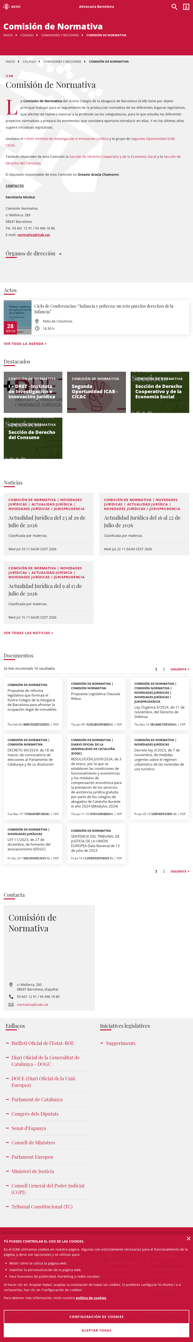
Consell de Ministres (33, 1142)
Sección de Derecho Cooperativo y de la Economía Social (158, 391)
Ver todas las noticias (27, 633)
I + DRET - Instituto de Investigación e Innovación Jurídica (31, 391)
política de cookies (91, 1298)
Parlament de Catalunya (37, 1099)
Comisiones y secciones (60, 35)
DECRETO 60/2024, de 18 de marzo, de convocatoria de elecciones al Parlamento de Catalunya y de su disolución (31, 757)
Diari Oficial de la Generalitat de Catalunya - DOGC (46, 1060)
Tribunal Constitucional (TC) (42, 1206)
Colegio (26, 35)
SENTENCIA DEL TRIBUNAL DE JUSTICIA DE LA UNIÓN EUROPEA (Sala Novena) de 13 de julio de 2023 (95, 843)
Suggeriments (121, 1043)
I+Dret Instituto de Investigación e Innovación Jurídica (66, 138)
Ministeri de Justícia (33, 1171)
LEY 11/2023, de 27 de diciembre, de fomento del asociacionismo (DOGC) (29, 844)
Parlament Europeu (32, 1157)
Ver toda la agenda (24, 343)
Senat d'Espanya (29, 1128)
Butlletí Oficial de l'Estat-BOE (43, 1043)
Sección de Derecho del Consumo (31, 435)
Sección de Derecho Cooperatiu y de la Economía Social (113, 156)
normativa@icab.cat (32, 1004)
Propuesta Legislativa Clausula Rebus (95, 696)
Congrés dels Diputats (35, 1113)
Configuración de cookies (96, 1316)
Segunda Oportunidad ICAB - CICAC (95, 391)
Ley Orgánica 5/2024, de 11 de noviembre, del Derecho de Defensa (159, 712)
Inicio (8, 35)
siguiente (178, 669)
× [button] (188, 1238)
